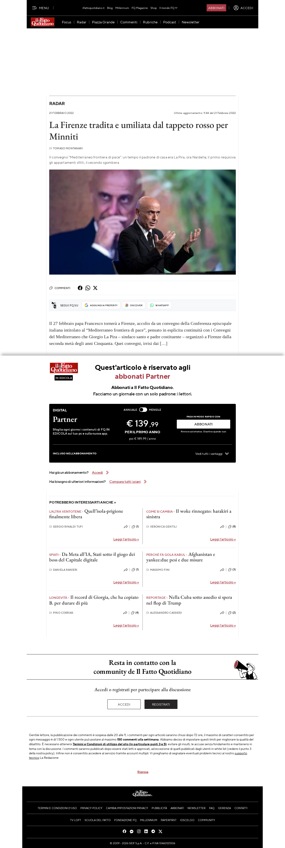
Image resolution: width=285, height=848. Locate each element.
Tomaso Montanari (66, 148)
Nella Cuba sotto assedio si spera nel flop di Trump (189, 600)
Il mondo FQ (166, 8)
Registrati (161, 704)
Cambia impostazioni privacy (127, 808)
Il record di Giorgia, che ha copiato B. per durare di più (93, 600)
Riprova (142, 772)
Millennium (122, 7)
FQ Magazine (140, 7)
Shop (154, 7)
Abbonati (216, 8)
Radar (57, 103)
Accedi (124, 704)
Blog (110, 7)
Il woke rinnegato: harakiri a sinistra (188, 514)
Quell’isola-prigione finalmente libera (86, 514)
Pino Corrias (61, 612)
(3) (234, 569)
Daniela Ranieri (63, 569)
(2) (234, 612)
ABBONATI (203, 424)
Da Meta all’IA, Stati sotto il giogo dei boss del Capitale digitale (92, 557)
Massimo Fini (158, 569)
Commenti (62, 288)
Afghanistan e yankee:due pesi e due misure (180, 557)
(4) (137, 612)
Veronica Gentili (161, 526)
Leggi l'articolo (126, 539)
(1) (137, 526)
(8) (234, 526)
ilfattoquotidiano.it (93, 7)
